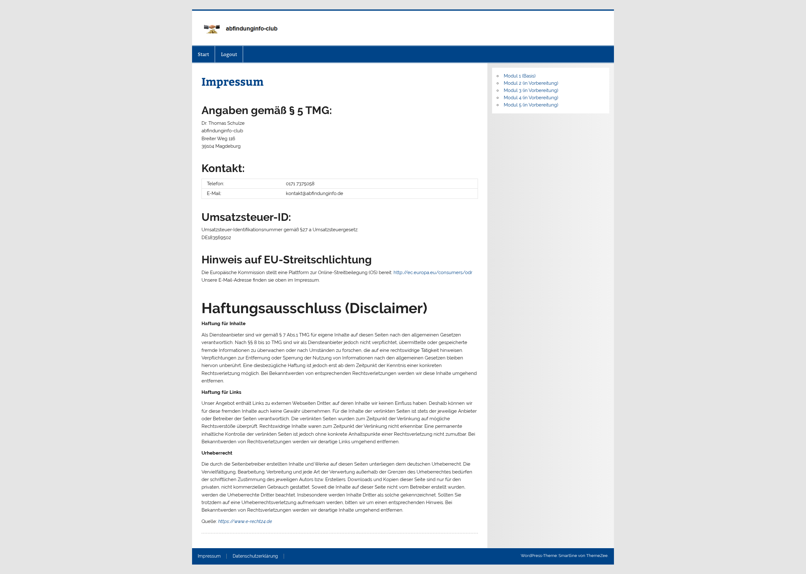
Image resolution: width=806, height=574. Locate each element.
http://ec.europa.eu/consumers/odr (433, 272)
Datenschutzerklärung (255, 556)
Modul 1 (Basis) (520, 76)
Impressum (209, 556)
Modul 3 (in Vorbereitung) (531, 90)
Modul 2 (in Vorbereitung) (531, 83)
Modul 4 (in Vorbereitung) (531, 97)
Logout (229, 54)
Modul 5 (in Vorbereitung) (531, 105)
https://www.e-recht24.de (245, 521)
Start (203, 54)
